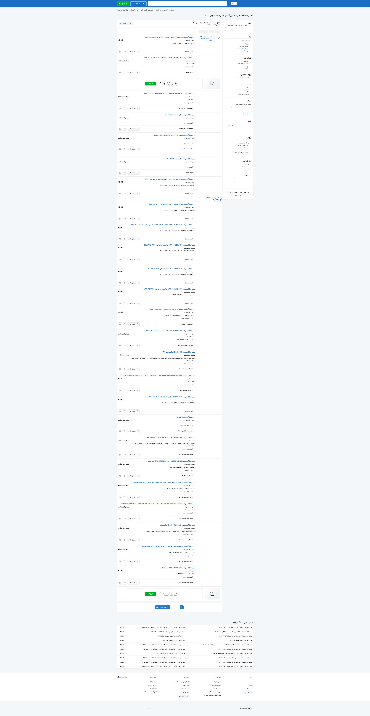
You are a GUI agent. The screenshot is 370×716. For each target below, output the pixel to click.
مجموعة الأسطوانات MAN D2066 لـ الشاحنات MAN (178, 352)
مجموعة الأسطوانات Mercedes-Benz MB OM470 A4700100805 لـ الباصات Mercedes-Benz (164, 482)
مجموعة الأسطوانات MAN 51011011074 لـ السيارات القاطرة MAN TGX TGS (170, 179)
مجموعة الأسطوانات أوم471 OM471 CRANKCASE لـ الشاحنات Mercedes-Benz (168, 546)
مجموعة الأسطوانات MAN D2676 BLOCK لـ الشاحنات (177, 525)
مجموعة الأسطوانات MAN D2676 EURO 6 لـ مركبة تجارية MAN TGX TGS (170, 331)
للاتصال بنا (250, 688)
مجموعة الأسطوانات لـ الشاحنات (185, 417)
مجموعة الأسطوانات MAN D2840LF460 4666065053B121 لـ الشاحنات (171, 461)
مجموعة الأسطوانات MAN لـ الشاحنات (241, 640)
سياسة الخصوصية (216, 685)
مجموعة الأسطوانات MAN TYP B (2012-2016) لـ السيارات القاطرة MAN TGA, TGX (227, 644)
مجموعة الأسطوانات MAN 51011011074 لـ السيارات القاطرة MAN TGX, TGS (169, 245)
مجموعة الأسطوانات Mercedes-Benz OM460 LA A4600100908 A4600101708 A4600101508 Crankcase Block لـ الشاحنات (153, 504)
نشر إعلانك (150, 83)
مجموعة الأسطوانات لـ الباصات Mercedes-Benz (179, 115)
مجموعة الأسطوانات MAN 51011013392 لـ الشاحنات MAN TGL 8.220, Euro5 (169, 57)
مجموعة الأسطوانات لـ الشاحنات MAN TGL (181, 159)
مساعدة (250, 685)
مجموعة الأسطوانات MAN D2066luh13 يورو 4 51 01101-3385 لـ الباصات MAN (169, 93)
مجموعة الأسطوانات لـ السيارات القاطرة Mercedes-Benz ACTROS (232, 653)
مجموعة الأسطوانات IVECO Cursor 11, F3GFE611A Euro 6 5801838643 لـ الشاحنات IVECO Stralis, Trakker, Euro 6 (155, 375)
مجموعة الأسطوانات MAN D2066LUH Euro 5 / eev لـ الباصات (174, 135)
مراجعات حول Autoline (214, 692)
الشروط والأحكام (216, 682)
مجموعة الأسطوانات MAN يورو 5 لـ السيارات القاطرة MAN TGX (233, 631)
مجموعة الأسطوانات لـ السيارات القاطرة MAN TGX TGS (235, 627)
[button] (124, 51)
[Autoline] (246, 3)
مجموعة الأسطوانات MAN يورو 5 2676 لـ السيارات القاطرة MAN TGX (172, 309)
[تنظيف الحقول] (225, 27)
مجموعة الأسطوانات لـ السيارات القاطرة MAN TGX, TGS (235, 649)
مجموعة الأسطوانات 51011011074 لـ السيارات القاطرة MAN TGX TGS (171, 204)
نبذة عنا (251, 682)
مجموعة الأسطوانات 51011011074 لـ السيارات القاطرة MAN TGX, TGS (171, 268)
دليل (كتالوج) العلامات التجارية (212, 695)
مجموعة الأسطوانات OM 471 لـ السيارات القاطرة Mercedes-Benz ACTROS (170, 37)
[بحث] (225, 3)
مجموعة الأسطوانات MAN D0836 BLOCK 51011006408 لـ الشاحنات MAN (170, 437)
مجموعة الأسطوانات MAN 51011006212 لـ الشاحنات (178, 568)
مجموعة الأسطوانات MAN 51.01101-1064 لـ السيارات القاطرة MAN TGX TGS (169, 289)
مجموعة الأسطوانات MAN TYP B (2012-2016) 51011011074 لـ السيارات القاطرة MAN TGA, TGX (162, 224)
